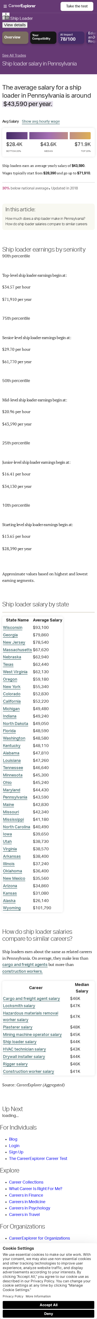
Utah (7, 842)
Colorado (12, 694)
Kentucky (12, 746)
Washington (14, 738)
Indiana (9, 716)
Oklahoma (12, 871)
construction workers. (22, 972)
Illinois (9, 864)
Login (14, 1146)
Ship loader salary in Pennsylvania (39, 64)
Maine (8, 805)
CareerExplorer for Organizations (39, 1238)
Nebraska (12, 657)
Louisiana (12, 761)
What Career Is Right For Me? (35, 1189)
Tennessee (13, 768)
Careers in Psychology (29, 1208)
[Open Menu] (32, 6)
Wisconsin (12, 628)
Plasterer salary (17, 1027)
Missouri (11, 812)
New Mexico (14, 879)
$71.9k (83, 147)
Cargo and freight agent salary (31, 999)
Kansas (10, 893)
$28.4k (14, 147)
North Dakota (15, 724)
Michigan (11, 709)
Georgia (10, 635)
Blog (13, 1139)
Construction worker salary (28, 1072)
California (12, 702)
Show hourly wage (41, 121)
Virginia (10, 849)
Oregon (10, 680)
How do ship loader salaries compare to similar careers (46, 224)
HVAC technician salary (24, 1049)
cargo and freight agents (25, 965)
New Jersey (14, 643)
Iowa (7, 834)
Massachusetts (17, 650)
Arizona (10, 886)
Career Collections (26, 1182)
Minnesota (13, 775)
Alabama (11, 753)
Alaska (9, 901)
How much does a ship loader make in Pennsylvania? (45, 219)
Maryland (11, 790)
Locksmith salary (19, 1006)
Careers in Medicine (27, 1202)
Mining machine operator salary (32, 1035)
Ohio (7, 783)
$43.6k (48, 147)
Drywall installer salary (24, 1057)
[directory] (48, 217)
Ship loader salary (20, 1042)
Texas (8, 665)
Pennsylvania (15, 797)
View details (15, 25)
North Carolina (16, 827)
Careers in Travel (24, 1215)
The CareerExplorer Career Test (38, 1159)
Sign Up (16, 1152)
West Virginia (15, 672)
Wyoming (12, 908)
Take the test (77, 6)
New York (12, 687)
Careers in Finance (26, 1195)
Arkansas (12, 857)
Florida (9, 731)
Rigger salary (15, 1064)
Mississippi (13, 820)
